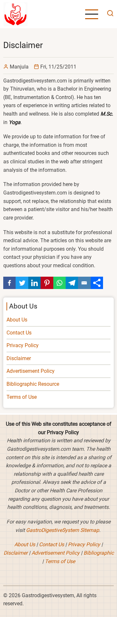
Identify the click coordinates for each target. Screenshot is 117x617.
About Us (16, 320)
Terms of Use (21, 397)
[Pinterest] (47, 283)
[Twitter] (22, 283)
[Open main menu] (91, 14)
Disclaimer (18, 358)
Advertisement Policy (30, 371)
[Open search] (108, 14)
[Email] (84, 283)
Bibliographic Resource (32, 384)
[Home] (15, 14)
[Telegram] (72, 283)
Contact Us (19, 333)
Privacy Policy (22, 345)
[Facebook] (9, 283)
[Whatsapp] (59, 283)
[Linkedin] (34, 283)
